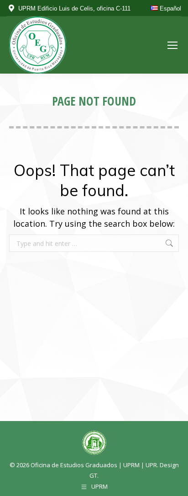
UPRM (131, 465)
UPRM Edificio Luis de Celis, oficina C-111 (74, 8)
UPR (151, 465)
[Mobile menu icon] (172, 45)
